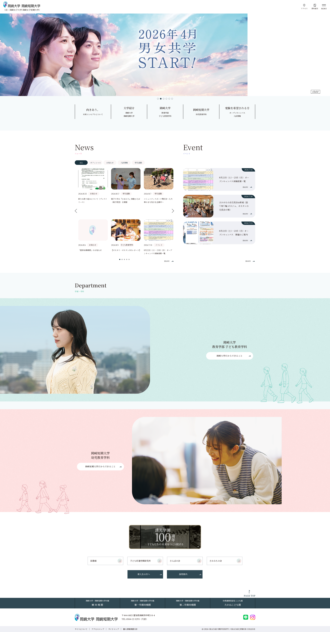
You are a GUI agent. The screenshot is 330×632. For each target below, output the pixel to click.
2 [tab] (161, 98)
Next (173, 211)
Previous (76, 211)
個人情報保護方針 (130, 629)
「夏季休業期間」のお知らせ (90, 250)
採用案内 (183, 574)
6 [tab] (172, 98)
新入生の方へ (144, 574)
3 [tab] (163, 98)
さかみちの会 (215, 560)
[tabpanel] (165, 55)
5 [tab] (169, 98)
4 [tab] (166, 98)
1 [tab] (158, 98)
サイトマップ (113, 629)
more (167, 260)
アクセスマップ (98, 629)
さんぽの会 (175, 560)
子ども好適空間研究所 (140, 560)
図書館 (93, 560)
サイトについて (81, 629)
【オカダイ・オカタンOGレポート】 (126, 250)
